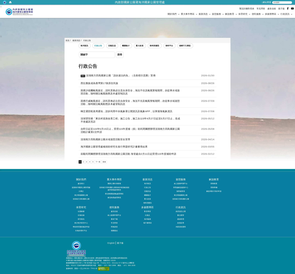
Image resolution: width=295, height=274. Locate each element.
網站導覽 (267, 2)
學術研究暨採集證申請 (81, 227)
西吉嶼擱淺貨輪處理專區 (114, 194)
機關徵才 (126, 46)
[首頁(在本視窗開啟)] (10, 2)
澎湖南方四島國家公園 (81, 199)
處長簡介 (81, 183)
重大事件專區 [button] (187, 14)
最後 (104, 162)
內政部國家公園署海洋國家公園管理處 (140, 2)
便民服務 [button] (256, 14)
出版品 (147, 215)
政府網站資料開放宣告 (119, 258)
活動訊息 (112, 46)
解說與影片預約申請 (213, 191)
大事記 (81, 191)
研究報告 (81, 219)
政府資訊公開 (181, 211)
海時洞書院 (154, 46)
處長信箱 (271, 8)
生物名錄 (81, 215)
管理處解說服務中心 (180, 187)
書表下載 (114, 219)
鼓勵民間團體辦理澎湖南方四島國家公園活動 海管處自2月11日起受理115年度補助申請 (128, 154)
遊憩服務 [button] (217, 14)
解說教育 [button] (230, 14)
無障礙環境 (181, 191)
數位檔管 (180, 215)
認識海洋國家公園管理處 (81, 187)
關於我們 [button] (172, 14)
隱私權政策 (78, 258)
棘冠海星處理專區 (114, 197)
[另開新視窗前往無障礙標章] (103, 269)
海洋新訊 (84, 46)
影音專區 (147, 211)
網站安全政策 (89, 258)
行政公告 (98, 46)
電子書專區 (147, 223)
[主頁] (18, 12)
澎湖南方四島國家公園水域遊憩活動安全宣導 (105, 139)
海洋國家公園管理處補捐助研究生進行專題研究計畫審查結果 (114, 146)
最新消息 (203, 14)
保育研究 (242, 14)
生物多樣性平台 (81, 231)
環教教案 (214, 183)
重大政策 (139, 46)
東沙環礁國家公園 (81, 195)
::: (262, 2)
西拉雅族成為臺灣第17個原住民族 (99, 83)
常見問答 (261, 8)
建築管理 (180, 219)
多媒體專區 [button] (270, 14)
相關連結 (114, 231)
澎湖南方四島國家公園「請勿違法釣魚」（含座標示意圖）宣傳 (120, 75)
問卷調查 (114, 227)
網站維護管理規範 (102, 258)
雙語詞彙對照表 (246, 8)
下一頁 (98, 162)
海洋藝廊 (147, 219)
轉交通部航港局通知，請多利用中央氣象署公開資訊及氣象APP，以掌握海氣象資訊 (126, 111)
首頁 (67, 40)
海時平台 (169, 46)
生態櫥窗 (81, 211)
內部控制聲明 (181, 227)
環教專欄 (214, 187)
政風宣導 (180, 223)
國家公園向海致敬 (114, 183)
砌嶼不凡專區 (185, 46)
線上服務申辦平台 (180, 183)
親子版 (281, 8)
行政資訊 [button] (285, 14)
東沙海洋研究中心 (81, 223)
